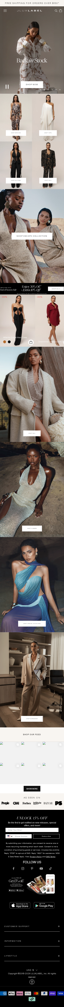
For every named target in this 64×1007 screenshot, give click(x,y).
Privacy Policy (36, 856)
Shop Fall (32, 433)
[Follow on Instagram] (23, 868)
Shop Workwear (32, 718)
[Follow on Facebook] (13, 868)
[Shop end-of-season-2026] (32, 50)
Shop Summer (32, 528)
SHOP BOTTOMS (16, 180)
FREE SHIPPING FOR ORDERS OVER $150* (32, 3)
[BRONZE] (5, 341)
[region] (32, 50)
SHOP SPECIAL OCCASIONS (32, 623)
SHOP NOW (32, 84)
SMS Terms (50, 856)
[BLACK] (10, 341)
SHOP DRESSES (16, 132)
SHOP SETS (48, 180)
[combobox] (9, 836)
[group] (32, 288)
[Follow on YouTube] (41, 868)
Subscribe (46, 836)
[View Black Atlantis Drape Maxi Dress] (17, 320)
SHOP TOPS (48, 132)
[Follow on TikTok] (50, 868)
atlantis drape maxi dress (15, 337)
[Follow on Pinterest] (32, 868)
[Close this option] (32, 981)
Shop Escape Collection (32, 236)
